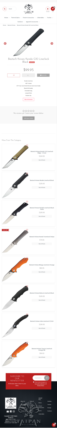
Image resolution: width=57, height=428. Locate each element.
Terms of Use (32, 402)
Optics (40, 410)
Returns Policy (31, 411)
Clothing (49, 401)
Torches (49, 17)
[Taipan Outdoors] (28, 8)
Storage (49, 407)
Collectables (40, 17)
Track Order (23, 407)
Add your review (28, 118)
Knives (6, 17)
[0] (54, 426)
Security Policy (31, 416)
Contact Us (23, 411)
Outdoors (20, 22)
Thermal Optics (15, 17)
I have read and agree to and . (41, 383)
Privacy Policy (40, 385)
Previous (5, 43)
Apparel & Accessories (32, 22)
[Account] (48, 10)
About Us (23, 401)
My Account (23, 404)
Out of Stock (42, 160)
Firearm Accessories (28, 17)
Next (51, 43)
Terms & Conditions (40, 384)
